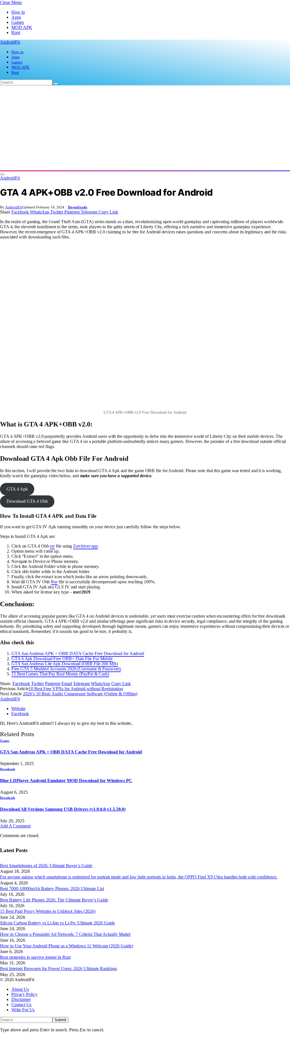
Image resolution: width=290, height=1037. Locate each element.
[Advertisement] (145, 128)
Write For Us (23, 1009)
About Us (20, 989)
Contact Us (21, 1004)
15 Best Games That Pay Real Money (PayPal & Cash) (60, 673)
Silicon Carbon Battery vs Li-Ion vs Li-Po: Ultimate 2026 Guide (57, 922)
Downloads (78, 207)
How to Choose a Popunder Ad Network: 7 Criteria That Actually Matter (65, 934)
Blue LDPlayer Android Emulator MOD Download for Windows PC (66, 780)
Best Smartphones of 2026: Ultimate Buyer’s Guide (46, 865)
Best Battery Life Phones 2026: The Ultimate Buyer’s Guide (54, 899)
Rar (54, 581)
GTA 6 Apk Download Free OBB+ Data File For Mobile (62, 658)
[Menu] (2, 174)
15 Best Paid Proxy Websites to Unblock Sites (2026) (47, 911)
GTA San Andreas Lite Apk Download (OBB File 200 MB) (64, 663)
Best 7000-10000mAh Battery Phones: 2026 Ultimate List (52, 888)
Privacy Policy (24, 994)
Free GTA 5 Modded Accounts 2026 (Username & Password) (66, 668)
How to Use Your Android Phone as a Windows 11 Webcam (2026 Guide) (66, 945)
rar (52, 546)
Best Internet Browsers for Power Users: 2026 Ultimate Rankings (58, 968)
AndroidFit (13, 207)
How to (18, 12)
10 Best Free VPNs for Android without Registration (76, 688)
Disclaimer (21, 999)
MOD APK (21, 27)
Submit (60, 1020)
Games (17, 22)
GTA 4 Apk (17, 489)
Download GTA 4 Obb (27, 501)
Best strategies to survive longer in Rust (35, 957)
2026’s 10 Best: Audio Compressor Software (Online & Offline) (80, 693)
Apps (16, 17)
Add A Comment (15, 825)
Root (15, 32)
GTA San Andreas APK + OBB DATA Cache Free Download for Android (77, 653)
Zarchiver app (85, 546)
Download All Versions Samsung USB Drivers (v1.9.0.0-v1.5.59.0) (62, 809)
